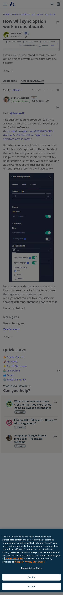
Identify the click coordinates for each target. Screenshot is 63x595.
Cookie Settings (13, 558)
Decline (32, 577)
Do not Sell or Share (31, 568)
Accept (31, 586)
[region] (31, 560)
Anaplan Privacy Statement (30, 561)
